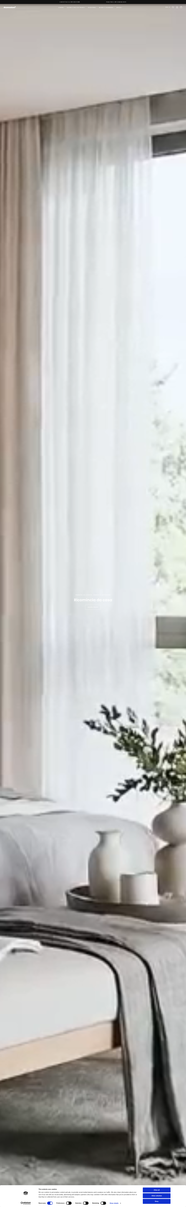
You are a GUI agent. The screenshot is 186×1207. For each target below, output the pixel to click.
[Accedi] (177, 7)
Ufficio (119, 7)
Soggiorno (92, 7)
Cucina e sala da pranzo (76, 7)
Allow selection (157, 1196)
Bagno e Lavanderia (106, 7)
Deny (156, 1201)
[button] (167, 7)
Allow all (157, 1190)
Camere (61, 7)
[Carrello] (181, 7)
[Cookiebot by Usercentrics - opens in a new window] (25, 1203)
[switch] (69, 1203)
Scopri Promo (93, 607)
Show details (114, 1203)
